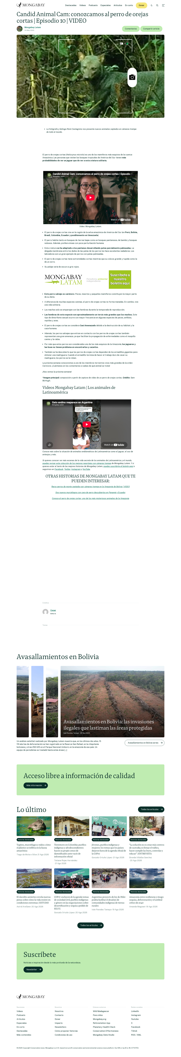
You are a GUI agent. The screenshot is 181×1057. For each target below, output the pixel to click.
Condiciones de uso (63, 1035)
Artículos (118, 5)
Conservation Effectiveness (105, 1031)
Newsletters (60, 1027)
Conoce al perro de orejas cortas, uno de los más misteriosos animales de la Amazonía (90, 498)
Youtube (135, 1019)
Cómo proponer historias (66, 1031)
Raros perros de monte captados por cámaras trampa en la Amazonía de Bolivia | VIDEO (90, 486)
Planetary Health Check (104, 1027)
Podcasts (93, 5)
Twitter (67, 469)
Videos (82, 5)
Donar (141, 5)
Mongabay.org (99, 1019)
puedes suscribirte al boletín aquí (118, 466)
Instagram (76, 469)
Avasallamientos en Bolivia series (143, 743)
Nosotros (59, 1011)
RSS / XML (136, 1035)
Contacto (59, 1015)
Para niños (98, 1015)
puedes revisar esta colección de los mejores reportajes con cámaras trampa (76, 463)
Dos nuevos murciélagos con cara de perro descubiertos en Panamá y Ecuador (90, 492)
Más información (34, 785)
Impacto (59, 1023)
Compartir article (151, 29)
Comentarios (131, 29)
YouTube (86, 469)
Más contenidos (24, 1035)
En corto (129, 5)
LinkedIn (135, 1011)
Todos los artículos (149, 809)
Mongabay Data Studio (103, 1035)
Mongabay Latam (33, 27)
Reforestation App (101, 1023)
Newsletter (31, 969)
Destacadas (70, 5)
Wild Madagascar (101, 1011)
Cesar (53, 610)
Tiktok (134, 1031)
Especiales (106, 5)
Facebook (59, 469)
